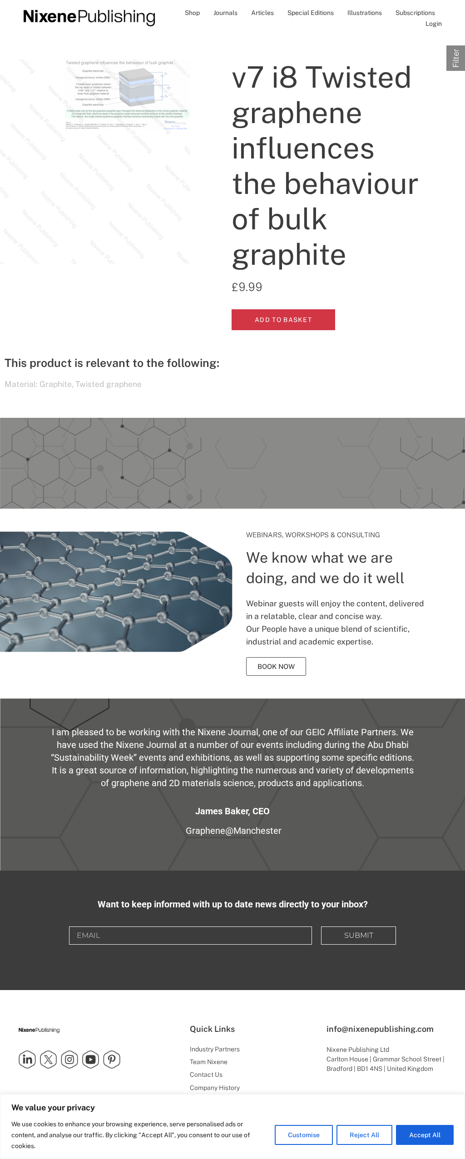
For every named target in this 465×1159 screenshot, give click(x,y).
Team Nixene (209, 1061)
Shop (192, 12)
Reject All (364, 1135)
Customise (304, 1135)
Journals (225, 12)
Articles (262, 12)
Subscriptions (415, 12)
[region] (232, 1126)
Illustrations (364, 12)
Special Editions (310, 12)
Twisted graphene (108, 384)
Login (433, 23)
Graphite (56, 384)
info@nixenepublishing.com (380, 1029)
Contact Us (206, 1074)
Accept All (424, 1135)
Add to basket (283, 319)
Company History (215, 1087)
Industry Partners (215, 1049)
